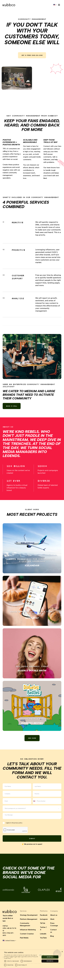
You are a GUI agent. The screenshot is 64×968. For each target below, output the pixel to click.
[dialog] (32, 959)
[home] (9, 4)
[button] (59, 5)
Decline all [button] (50, 961)
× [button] (62, 951)
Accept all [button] (50, 957)
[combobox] (35, 801)
